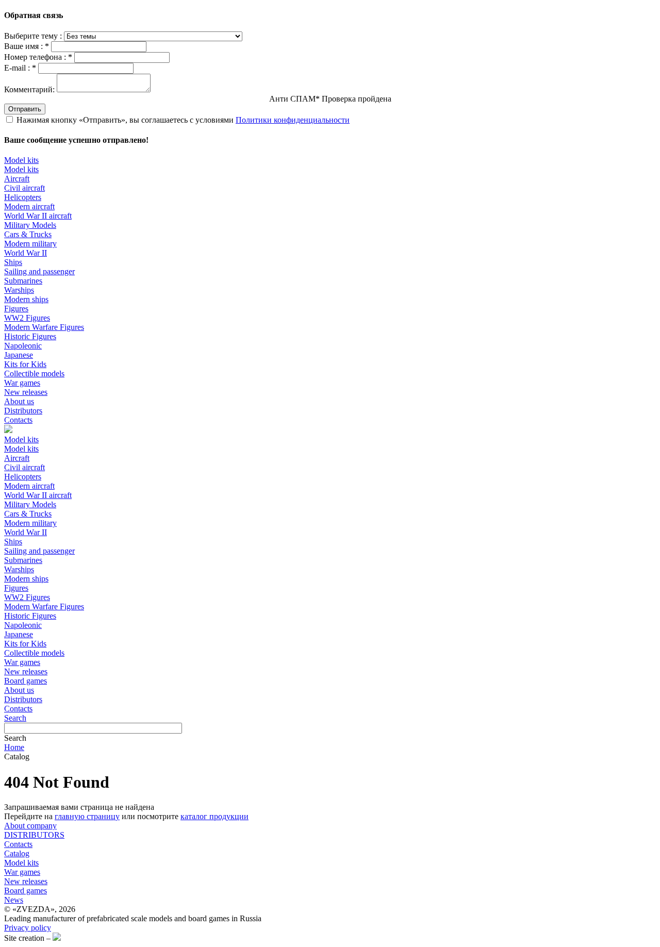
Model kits (21, 160)
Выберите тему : (34, 35)
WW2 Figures (27, 317)
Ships (13, 262)
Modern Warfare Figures (44, 327)
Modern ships (26, 299)
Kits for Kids (25, 364)
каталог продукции (214, 816)
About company (30, 825)
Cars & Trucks (28, 234)
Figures (16, 308)
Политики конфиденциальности (293, 119)
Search (15, 717)
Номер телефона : (38, 57)
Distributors (23, 410)
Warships (19, 290)
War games (22, 382)
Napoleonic (23, 345)
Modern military (30, 243)
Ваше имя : (26, 46)
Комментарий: (29, 89)
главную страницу (87, 816)
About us (19, 401)
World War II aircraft (38, 215)
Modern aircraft (29, 206)
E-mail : (20, 67)
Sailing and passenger (39, 271)
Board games (25, 680)
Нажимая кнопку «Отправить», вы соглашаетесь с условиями (183, 119)
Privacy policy (27, 927)
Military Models (30, 225)
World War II (25, 252)
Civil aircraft (24, 188)
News (13, 899)
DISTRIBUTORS (34, 834)
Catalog (16, 853)
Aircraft (16, 178)
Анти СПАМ (330, 98)
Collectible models (34, 373)
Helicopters (22, 197)
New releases (25, 392)
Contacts (18, 420)
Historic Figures (30, 336)
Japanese (18, 355)
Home (14, 747)
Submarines (23, 280)
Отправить (24, 109)
